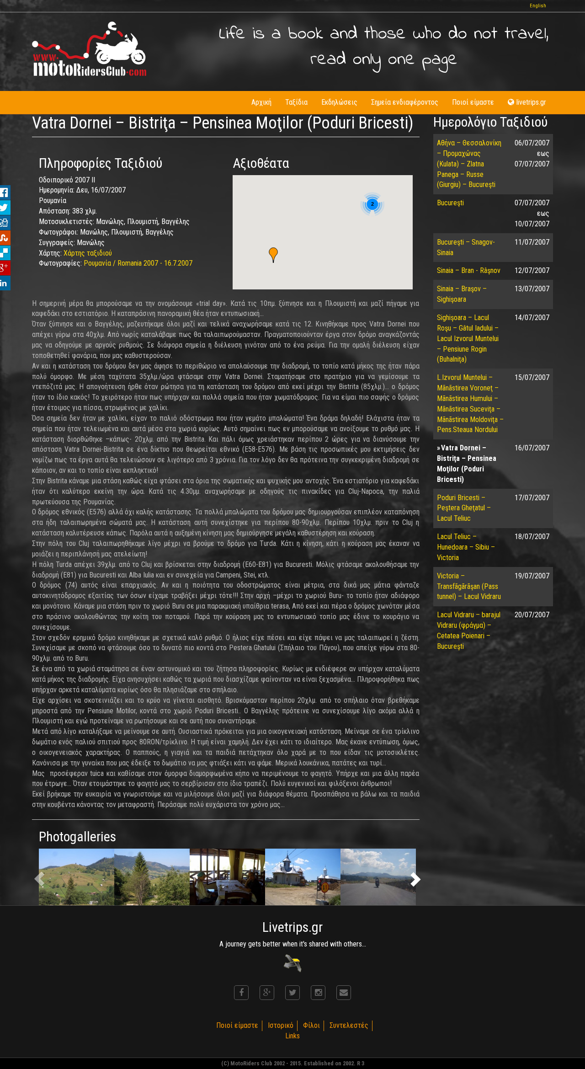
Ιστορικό (280, 1025)
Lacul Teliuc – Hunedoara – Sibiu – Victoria (466, 547)
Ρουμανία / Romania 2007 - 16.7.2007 (138, 263)
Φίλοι (311, 1025)
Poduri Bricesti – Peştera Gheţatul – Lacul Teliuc (464, 508)
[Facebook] (241, 992)
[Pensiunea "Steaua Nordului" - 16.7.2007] (76, 877)
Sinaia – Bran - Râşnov (468, 270)
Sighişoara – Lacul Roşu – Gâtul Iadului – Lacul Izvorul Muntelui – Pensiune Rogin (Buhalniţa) (468, 338)
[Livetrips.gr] (292, 962)
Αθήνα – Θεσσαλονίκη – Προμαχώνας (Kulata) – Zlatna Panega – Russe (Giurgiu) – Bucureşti (469, 164)
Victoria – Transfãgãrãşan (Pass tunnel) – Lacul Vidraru (469, 586)
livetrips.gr (531, 102)
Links (292, 1036)
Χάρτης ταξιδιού (88, 253)
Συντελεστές (349, 1025)
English (538, 6)
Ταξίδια (296, 102)
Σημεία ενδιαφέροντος (404, 102)
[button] (273, 255)
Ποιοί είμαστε (473, 102)
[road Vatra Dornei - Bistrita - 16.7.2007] (378, 877)
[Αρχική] (89, 48)
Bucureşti (450, 202)
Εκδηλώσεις (339, 102)
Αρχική (261, 102)
